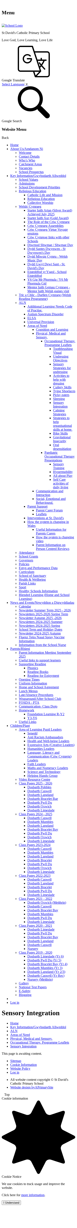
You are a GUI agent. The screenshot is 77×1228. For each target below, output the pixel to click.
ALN (22, 302)
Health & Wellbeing (32, 579)
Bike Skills (60, 433)
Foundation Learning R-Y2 (45, 714)
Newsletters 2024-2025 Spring (39, 625)
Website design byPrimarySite (31, 1087)
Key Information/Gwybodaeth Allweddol (38, 176)
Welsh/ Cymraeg (30, 206)
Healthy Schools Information (38, 591)
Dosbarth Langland (40, 795)
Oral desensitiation (62, 447)
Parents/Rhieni (20, 649)
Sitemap (15, 1061)
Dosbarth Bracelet (39, 860)
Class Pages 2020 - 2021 (35, 925)
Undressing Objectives (60, 358)
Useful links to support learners (40, 660)
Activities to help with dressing (61, 379)
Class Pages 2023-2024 (34, 845)
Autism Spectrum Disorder (45, 314)
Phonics (32, 668)
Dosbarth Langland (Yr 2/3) (46, 972)
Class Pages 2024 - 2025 (35, 814)
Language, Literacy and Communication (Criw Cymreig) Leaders (49, 756)
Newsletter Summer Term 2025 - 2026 (45, 610)
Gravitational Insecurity (62, 439)
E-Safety (25, 991)
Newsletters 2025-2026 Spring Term (43, 614)
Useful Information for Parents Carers (51, 531)
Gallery (24, 983)
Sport (22, 587)
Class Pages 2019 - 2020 (35, 952)
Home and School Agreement (39, 687)
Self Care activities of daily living (60, 483)
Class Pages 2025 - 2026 (35, 783)
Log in (14, 1002)
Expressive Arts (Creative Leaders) (50, 745)
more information (32, 1195)
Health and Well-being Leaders (48, 741)
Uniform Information (33, 683)
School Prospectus (31, 172)
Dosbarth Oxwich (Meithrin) (46, 902)
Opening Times (29, 679)
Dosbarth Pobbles (39, 787)
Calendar (25, 606)
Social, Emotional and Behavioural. (51, 500)
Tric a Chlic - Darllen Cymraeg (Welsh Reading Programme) (45, 297)
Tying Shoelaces (64, 391)
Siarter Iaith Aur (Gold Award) (48, 218)
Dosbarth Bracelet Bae (42, 799)
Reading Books (37, 672)
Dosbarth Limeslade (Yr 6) (45, 956)
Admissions (27, 183)
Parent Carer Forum (49, 510)
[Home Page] (12, 25)
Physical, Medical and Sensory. (31, 1038)
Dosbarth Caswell (39, 791)
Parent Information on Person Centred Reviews (52, 547)
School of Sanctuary (32, 575)
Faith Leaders (36, 764)
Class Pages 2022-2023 (34, 875)
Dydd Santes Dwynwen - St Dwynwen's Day (46, 250)
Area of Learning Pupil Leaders (40, 729)
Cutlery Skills (62, 387)
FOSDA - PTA (29, 702)
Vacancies (25, 168)
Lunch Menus (28, 691)
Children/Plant (20, 725)
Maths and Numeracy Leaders (47, 768)
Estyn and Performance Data (38, 568)
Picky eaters (61, 395)
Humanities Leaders (40, 749)
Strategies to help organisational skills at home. (62, 423)
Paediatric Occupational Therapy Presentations (59, 456)
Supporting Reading (32, 664)
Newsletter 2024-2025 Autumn (40, 633)
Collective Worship (40, 202)
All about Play (63, 475)
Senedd (32, 733)
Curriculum (26, 572)
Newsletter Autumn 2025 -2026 (40, 618)
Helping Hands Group (42, 775)
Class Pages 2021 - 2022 (35, 898)
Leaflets (41, 514)
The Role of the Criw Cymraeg (48, 222)
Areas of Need (37, 326)
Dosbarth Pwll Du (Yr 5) (44, 960)
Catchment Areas (30, 164)
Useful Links (27, 722)
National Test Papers (33, 987)
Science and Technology (44, 772)
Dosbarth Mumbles (40, 822)
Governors (26, 560)
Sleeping (59, 399)
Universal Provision (40, 322)
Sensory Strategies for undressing (62, 368)
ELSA (31, 318)
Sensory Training (58, 466)
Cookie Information (23, 1064)
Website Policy (20, 1068)
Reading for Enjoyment (43, 675)
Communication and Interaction (49, 493)
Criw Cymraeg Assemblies (45, 226)
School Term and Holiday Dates (40, 629)
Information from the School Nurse (42, 645)
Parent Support (37, 506)
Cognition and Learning (52, 329)
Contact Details (29, 156)
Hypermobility (63, 472)
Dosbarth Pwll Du (39, 802)
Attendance (26, 552)
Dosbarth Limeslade (41, 810)
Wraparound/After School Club (40, 699)
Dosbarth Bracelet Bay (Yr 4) (47, 964)
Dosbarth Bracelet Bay (42, 829)
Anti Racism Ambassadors (45, 737)
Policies (24, 564)
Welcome (25, 152)
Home (14, 145)
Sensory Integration (60, 404)
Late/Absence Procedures (36, 695)
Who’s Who (27, 160)
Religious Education (32, 191)
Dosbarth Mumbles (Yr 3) (44, 968)
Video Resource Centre (34, 779)
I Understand (11, 1202)
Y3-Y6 (32, 718)
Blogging (25, 995)
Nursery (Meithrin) (40, 979)
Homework (26, 710)
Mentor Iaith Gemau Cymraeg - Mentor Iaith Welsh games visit (48, 289)
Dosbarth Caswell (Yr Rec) (45, 975)
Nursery (32, 948)
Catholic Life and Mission (44, 195)
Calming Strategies (59, 412)
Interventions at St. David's (45, 518)
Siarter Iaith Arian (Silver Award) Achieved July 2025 (49, 212)
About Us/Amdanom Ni (26, 149)
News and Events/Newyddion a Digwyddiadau (42, 602)
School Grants (28, 556)
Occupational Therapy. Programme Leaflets (59, 343)
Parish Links (27, 583)
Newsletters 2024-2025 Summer (40, 622)
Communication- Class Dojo (38, 706)
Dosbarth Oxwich (39, 806)
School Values (28, 179)
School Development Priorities (39, 187)
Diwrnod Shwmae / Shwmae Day (50, 245)
